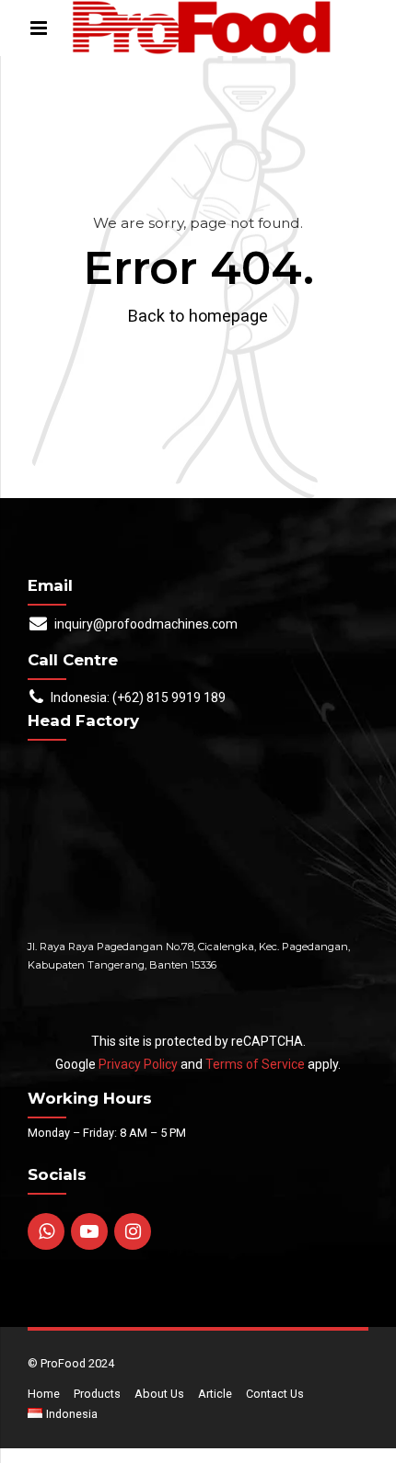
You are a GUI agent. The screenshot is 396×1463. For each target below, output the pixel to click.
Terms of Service (255, 1064)
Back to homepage (198, 315)
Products (97, 1394)
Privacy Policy (138, 1064)
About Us (159, 1394)
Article (215, 1394)
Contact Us (275, 1394)
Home (44, 1394)
